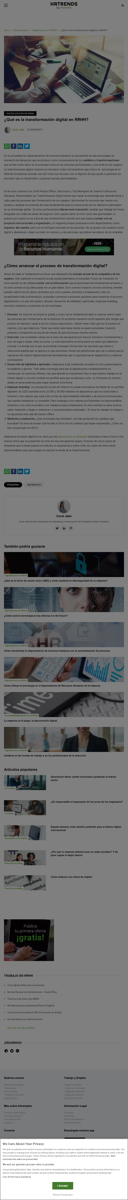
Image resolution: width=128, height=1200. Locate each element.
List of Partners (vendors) (17, 1177)
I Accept (62, 1185)
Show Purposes (62, 1194)
